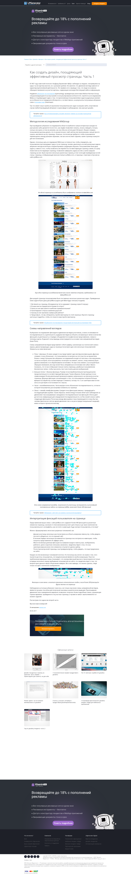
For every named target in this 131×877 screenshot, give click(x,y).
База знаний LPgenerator (32, 844)
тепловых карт (40, 102)
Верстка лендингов (92, 839)
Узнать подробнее (63, 49)
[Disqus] (65, 754)
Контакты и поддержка (52, 843)
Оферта (47, 845)
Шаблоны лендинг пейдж (73, 841)
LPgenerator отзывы (30, 846)
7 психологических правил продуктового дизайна (65, 673)
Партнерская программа (73, 846)
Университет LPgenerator (32, 841)
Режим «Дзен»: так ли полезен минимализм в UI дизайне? (33, 701)
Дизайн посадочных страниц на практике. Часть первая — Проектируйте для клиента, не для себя (36, 674)
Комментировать (48, 629)
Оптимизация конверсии (93, 844)
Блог (25, 839)
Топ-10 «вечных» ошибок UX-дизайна (92, 673)
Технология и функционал (73, 839)
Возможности (52, 3)
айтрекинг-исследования (46, 94)
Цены (68, 3)
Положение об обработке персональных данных (52, 839)
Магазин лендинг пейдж (72, 844)
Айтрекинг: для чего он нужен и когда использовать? (63, 513)
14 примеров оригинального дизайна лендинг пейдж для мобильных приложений (93, 702)
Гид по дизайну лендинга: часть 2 (34, 728)
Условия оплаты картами (31, 873)
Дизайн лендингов (91, 841)
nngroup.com (42, 607)
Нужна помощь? (81, 3)
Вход (88, 3)
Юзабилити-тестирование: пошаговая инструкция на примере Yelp (68, 323)
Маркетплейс (69, 849)
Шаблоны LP (62, 3)
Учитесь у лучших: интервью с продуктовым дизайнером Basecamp (64, 701)
